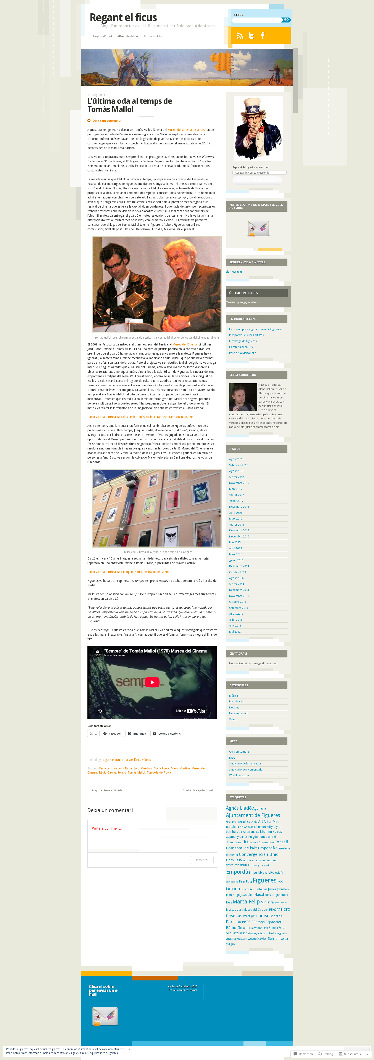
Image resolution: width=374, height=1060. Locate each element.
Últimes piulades (243, 293)
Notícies (234, 707)
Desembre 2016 (239, 506)
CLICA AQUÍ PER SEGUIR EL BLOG (257, 180)
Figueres (265, 880)
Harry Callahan (248, 889)
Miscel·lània (132, 759)
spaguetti (281, 933)
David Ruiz (272, 860)
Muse (240, 909)
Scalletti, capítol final (199, 790)
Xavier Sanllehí (268, 939)
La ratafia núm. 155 (241, 347)
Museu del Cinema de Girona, (187, 129)
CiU (245, 842)
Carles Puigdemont (252, 836)
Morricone (281, 902)
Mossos (231, 909)
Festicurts (105, 768)
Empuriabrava (258, 872)
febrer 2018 (236, 477)
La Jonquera (280, 895)
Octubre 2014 (237, 572)
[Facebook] (262, 35)
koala (268, 895)
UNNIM (231, 938)
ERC (271, 872)
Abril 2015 (235, 548)
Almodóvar (231, 822)
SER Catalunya (249, 933)
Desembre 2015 (239, 530)
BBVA (243, 826)
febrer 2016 (236, 524)
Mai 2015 (234, 542)
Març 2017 (235, 489)
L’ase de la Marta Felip (242, 353)
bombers (232, 831)
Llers (229, 902)
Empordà (237, 871)
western (242, 938)
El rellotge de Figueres (243, 341)
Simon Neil (267, 933)
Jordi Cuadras (143, 768)
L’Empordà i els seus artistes (246, 335)
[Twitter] (251, 35)
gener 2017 (236, 500)
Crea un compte (239, 751)
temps (122, 772)
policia (278, 916)
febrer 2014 (236, 584)
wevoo (252, 938)
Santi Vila (276, 927)
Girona (233, 888)
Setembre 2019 (238, 465)
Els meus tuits (234, 271)
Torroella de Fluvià (159, 772)
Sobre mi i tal (152, 36)
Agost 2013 (236, 613)
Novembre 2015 (239, 536)
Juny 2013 (235, 625)
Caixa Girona (247, 831)
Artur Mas (271, 822)
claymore (253, 842)
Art (260, 822)
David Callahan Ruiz (252, 860)
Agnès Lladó (239, 808)
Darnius (232, 860)
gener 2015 (236, 560)
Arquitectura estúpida (106, 790)
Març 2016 (235, 518)
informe (262, 889)
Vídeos (146, 759)
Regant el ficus (123, 17)
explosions (232, 881)
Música (233, 695)
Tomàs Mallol (136, 772)
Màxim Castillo (180, 768)
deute (244, 865)
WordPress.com (239, 775)
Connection (266, 842)
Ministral (268, 902)
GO (286, 19)
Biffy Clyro (273, 826)
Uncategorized (238, 713)
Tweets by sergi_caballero (242, 302)
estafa (279, 872)
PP (244, 922)
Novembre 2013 (239, 596)
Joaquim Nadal (122, 768)
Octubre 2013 (237, 601)
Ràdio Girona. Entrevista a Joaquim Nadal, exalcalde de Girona (128, 572)
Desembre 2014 (239, 566)
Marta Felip (246, 902)
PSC (250, 922)
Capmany (232, 836)
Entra (232, 757)
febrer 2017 (236, 494)
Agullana (259, 808)
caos (278, 832)
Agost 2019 (236, 471)
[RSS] (240, 35)
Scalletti (232, 933)
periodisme (262, 915)
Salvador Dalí (259, 928)
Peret (246, 916)
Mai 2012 (234, 631)
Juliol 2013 (235, 619)
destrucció (232, 865)
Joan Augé (233, 895)
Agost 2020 (236, 459)
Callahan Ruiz (265, 831)
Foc (280, 881)
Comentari (202, 860)
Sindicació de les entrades (245, 763)
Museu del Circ (253, 909)
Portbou (233, 921)
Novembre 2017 (239, 482)
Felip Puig (245, 881)
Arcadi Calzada (248, 821)
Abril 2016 (235, 512)
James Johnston (278, 889)
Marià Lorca (161, 768)
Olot (265, 909)
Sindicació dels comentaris (245, 769)
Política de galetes (107, 1053)
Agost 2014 (236, 578)
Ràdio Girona (107, 772)
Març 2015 (235, 554)
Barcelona (232, 826)
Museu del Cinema (184, 344)
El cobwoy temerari (258, 865)
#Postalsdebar (127, 36)
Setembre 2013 (238, 607)
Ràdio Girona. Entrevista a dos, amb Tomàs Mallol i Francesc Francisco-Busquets (140, 417)
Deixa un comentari (108, 120)
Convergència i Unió (259, 854)
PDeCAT (274, 909)
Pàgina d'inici (102, 36)
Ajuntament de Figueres (253, 815)
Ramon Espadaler (267, 922)
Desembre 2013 (239, 590)
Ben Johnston (257, 826)
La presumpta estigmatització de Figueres (255, 329)
